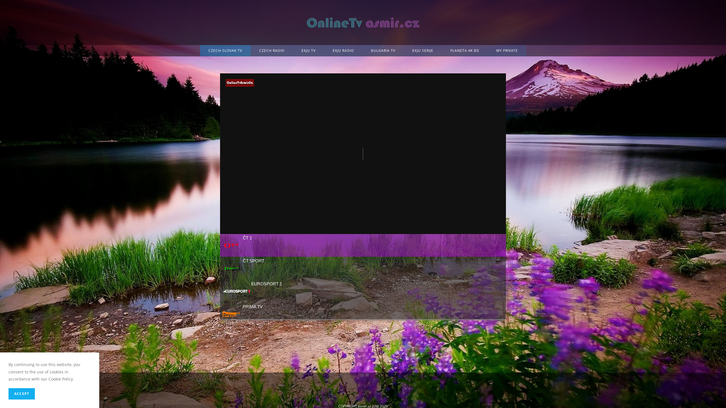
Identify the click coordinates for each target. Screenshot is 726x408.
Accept (21, 393)
